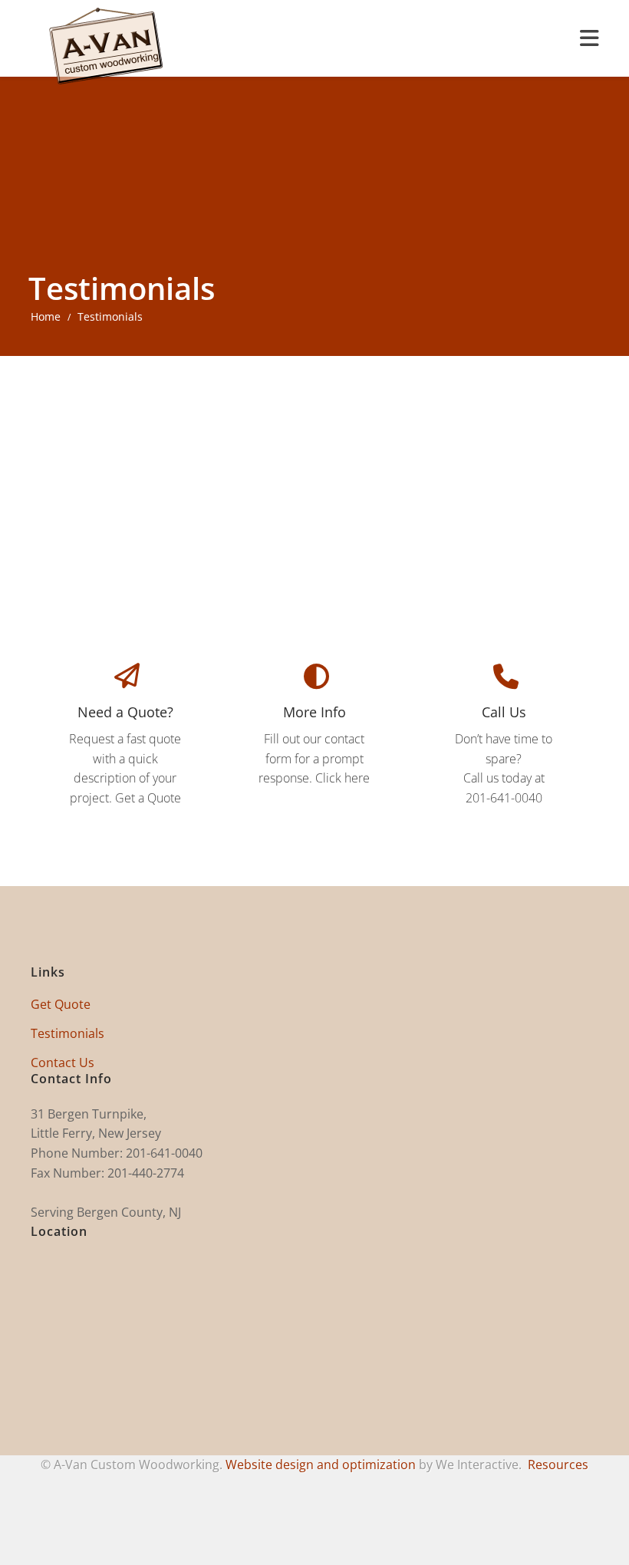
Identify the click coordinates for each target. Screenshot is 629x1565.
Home (46, 316)
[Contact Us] (314, 681)
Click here (342, 777)
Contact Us (62, 1062)
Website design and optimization (321, 1464)
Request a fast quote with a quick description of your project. (125, 754)
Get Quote (61, 1004)
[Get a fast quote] (125, 680)
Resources (558, 1464)
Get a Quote (148, 797)
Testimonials (67, 1033)
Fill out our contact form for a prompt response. (311, 744)
